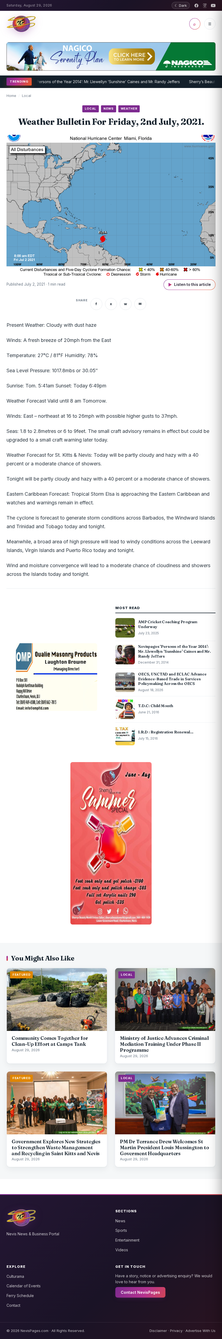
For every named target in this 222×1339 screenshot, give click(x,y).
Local (26, 95)
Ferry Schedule (20, 1295)
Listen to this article (189, 284)
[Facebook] (196, 5)
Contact (13, 1305)
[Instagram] (205, 5)
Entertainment (127, 1240)
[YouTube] (213, 5)
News (120, 1221)
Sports (121, 1230)
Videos (121, 1249)
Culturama (15, 1276)
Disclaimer (158, 1330)
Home (11, 95)
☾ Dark (181, 5)
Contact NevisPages (140, 1292)
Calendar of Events (23, 1286)
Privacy (176, 1330)
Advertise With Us (200, 1330)
